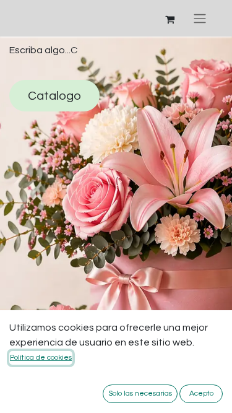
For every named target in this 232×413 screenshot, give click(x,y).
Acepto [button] (201, 393)
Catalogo (54, 96)
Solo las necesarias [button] (140, 393)
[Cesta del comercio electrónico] (169, 18)
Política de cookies (41, 358)
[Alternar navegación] (200, 18)
